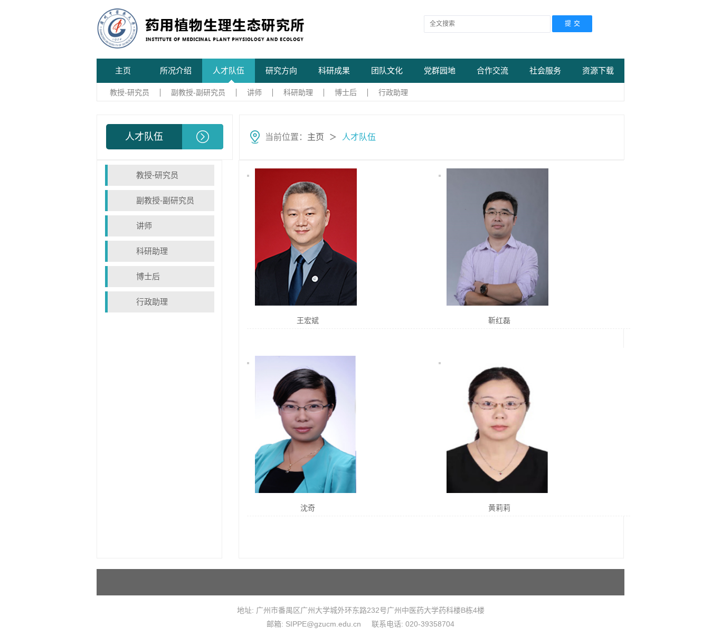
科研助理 (298, 92)
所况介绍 (176, 70)
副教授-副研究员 (198, 92)
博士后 (346, 92)
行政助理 (393, 92)
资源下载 (598, 70)
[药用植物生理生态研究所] (211, 28)
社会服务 (545, 70)
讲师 (254, 92)
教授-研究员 (129, 92)
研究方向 (281, 70)
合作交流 (492, 70)
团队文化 (387, 70)
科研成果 (334, 70)
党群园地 (440, 70)
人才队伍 (228, 70)
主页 (123, 70)
